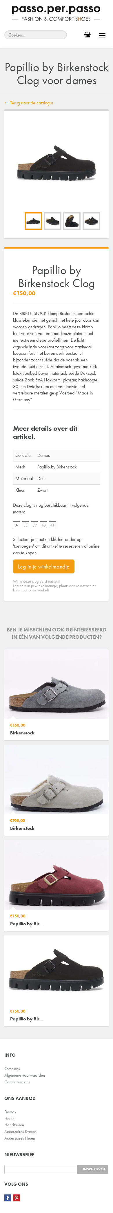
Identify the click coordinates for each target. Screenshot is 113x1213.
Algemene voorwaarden (24, 1075)
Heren (9, 1118)
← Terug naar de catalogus (28, 103)
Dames (10, 1112)
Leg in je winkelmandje (44, 566)
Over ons (12, 1068)
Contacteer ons (17, 1082)
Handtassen (14, 1125)
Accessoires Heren (19, 1138)
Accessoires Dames (20, 1131)
